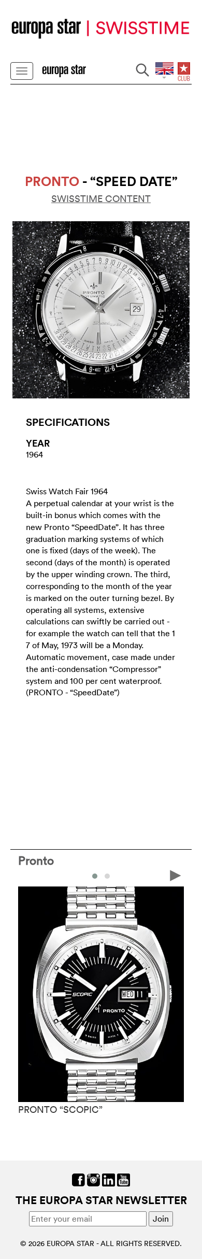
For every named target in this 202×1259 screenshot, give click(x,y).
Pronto (36, 860)
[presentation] (26, 875)
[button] (95, 876)
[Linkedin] (108, 1179)
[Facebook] (78, 1179)
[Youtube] (123, 1179)
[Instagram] (93, 1179)
